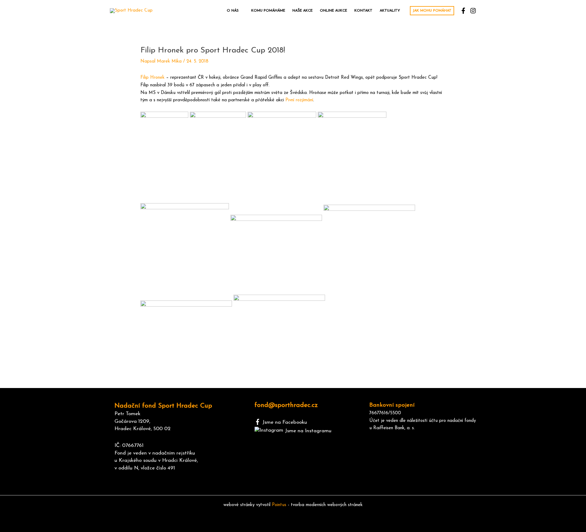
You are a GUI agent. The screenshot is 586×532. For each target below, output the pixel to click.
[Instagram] (473, 11)
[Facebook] (463, 11)
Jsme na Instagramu (308, 430)
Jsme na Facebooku (284, 422)
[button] (432, 10)
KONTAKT (363, 11)
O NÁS (233, 11)
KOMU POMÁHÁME (268, 11)
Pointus (279, 505)
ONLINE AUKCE (333, 11)
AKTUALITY (390, 11)
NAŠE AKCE (302, 11)
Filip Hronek (152, 77)
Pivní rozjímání (299, 100)
